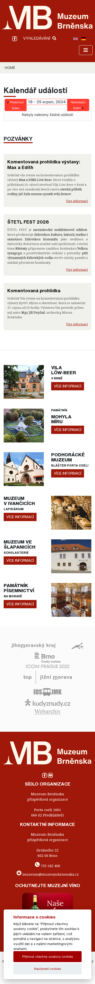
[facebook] (15, 38)
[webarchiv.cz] (47, 711)
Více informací (77, 201)
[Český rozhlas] (48, 657)
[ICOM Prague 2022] (48, 666)
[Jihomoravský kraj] (33, 645)
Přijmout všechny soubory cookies (47, 956)
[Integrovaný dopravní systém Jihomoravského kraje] (47, 691)
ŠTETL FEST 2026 (28, 221)
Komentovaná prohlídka (33, 290)
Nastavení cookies (47, 969)
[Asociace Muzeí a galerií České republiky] (77, 645)
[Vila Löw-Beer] (24, 381)
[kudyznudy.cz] (48, 702)
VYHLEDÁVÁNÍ (37, 38)
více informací (67, 386)
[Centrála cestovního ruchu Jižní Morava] (47, 677)
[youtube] (50, 776)
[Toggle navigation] (86, 50)
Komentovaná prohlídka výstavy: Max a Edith (43, 164)
